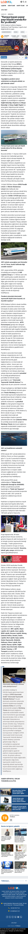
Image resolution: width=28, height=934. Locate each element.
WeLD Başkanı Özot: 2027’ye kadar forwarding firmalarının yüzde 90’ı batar (7, 871)
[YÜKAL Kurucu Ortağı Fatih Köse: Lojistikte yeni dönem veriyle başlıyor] (7, 832)
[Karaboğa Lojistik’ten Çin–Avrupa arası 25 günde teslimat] (21, 865)
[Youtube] (18, 917)
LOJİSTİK (3, 5)
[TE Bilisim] (4, 817)
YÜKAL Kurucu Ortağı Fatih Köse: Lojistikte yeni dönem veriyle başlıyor (6, 838)
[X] (10, 917)
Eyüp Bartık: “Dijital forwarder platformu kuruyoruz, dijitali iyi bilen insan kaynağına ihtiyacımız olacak (20, 839)
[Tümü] (26, 881)
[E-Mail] (11, 820)
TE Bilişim (17, 926)
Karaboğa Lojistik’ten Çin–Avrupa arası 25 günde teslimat (20, 871)
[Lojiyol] (6, 2)
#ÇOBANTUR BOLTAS (6, 32)
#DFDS (22, 32)
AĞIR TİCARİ (11, 5)
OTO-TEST (4, 10)
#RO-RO (15, 32)
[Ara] (23, 2)
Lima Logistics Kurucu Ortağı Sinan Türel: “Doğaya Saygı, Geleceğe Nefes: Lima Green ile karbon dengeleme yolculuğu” (21, 856)
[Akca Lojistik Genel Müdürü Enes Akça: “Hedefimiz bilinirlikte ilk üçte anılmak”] (7, 848)
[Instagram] (12, 917)
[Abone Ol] (26, 57)
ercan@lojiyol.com (15, 911)
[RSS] (21, 917)
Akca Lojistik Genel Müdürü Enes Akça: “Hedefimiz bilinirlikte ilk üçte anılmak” (7, 854)
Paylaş (4, 57)
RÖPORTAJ (10, 14)
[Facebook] (7, 917)
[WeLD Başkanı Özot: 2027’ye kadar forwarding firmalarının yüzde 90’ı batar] (7, 865)
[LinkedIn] (15, 917)
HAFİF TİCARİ (20, 5)
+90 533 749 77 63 (15, 908)
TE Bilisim (12, 817)
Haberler (3, 14)
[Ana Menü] (25, 2)
